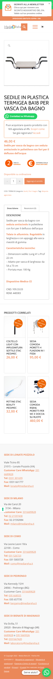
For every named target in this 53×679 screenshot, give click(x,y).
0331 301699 (16, 478)
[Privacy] (15, 667)
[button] (46, 672)
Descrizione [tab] (12, 208)
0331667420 (15, 639)
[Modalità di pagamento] (24, 659)
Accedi (36, 133)
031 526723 (15, 555)
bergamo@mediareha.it (23, 603)
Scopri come (38, 129)
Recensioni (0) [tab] (30, 208)
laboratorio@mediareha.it (24, 643)
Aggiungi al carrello (35, 181)
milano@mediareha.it (22, 523)
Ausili (26, 191)
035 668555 (15, 595)
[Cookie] (23, 667)
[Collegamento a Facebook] (42, 675)
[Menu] (34, 27)
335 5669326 (23, 635)
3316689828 (29, 512)
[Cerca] (24, 27)
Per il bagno (33, 191)
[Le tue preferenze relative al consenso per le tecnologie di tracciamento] (3, 509)
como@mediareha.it (21, 563)
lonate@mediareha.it (22, 486)
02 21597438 (16, 516)
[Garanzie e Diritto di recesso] (25, 663)
